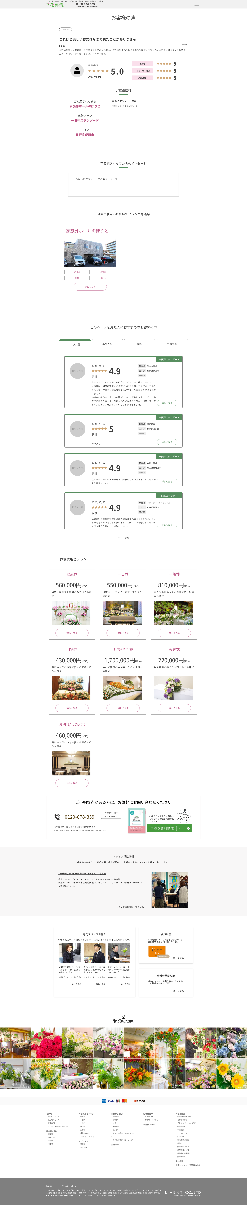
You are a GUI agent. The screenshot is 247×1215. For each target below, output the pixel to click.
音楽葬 (82, 1144)
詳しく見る (90, 286)
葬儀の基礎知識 (183, 1140)
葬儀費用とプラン (86, 1113)
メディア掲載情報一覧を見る (130, 907)
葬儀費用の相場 (183, 1146)
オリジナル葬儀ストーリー (58, 1126)
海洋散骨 (83, 1147)
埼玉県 (50, 1144)
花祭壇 (49, 1113)
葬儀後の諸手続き (184, 1153)
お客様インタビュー (152, 1120)
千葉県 (50, 1140)
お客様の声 (148, 1113)
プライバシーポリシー (69, 1186)
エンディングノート (184, 1133)
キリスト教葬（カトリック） (123, 1140)
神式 (114, 1123)
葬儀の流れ (181, 1126)
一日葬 (82, 1123)
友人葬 (115, 1130)
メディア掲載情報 (123, 856)
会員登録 (115, 1144)
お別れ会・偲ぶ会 (87, 1136)
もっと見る (123, 538)
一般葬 (82, 1120)
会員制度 (180, 1136)
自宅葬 (82, 1126)
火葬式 (82, 1130)
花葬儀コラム (149, 1124)
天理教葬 (116, 1126)
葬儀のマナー (182, 1143)
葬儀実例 (51, 1123)
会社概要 (179, 1161)
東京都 (50, 1134)
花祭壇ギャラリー (54, 1120)
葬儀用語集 (181, 1156)
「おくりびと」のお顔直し (187, 1123)
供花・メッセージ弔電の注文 (188, 1165)
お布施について (183, 1150)
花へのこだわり (54, 1116)
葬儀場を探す (52, 1131)
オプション (83, 1141)
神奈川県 (51, 1137)
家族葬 (82, 1116)
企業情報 (49, 1186)
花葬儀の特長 (182, 1120)
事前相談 (180, 1130)
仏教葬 (115, 1120)
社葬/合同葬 (84, 1133)
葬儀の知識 (180, 1113)
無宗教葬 (116, 1116)
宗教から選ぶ (117, 1113)
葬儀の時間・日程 (184, 1116)
